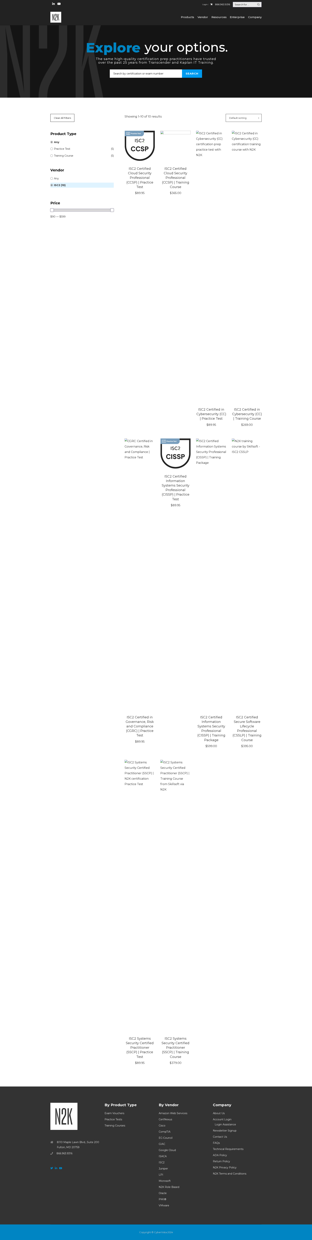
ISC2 (161, 1162)
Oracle (163, 1193)
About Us (219, 1113)
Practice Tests (113, 1119)
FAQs (216, 1143)
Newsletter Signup (225, 1130)
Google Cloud (167, 1150)
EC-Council (165, 1137)
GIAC (162, 1144)
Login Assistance (225, 1124)
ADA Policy (220, 1155)
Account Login (222, 1119)
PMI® (162, 1199)
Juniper (163, 1168)
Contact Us (220, 1136)
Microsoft (165, 1181)
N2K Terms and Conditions (229, 1173)
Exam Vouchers (114, 1113)
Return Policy (221, 1161)
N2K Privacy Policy (225, 1167)
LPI (161, 1174)
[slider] (52, 210)
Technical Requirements (228, 1149)
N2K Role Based (169, 1187)
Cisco (162, 1125)
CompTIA (164, 1131)
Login (205, 4)
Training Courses (115, 1125)
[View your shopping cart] (211, 4)
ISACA (163, 1156)
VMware (164, 1205)
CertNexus (165, 1119)
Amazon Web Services (173, 1113)
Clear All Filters (62, 117)
